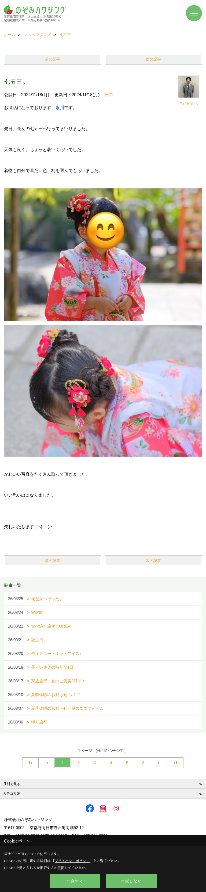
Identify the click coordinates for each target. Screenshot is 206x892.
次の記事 (153, 59)
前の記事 (52, 59)
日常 (109, 94)
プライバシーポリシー (72, 860)
